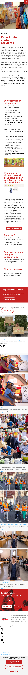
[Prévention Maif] (4, 622)
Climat (1, 465)
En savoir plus (7, 606)
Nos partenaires (5, 652)
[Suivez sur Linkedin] (2, 637)
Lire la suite (3, 412)
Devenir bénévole (20, 606)
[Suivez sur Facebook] (2, 633)
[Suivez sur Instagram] (2, 629)
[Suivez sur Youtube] (2, 640)
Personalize (14, 672)
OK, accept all (14, 662)
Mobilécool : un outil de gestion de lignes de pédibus (13, 524)
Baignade (2, 407)
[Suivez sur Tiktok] (3, 644)
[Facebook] (1, 345)
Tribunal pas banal (4, 582)
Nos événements (5, 650)
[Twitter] (4, 345)
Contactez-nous (9, 299)
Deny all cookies (14, 667)
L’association (4, 648)
